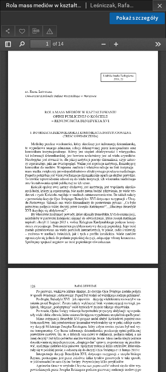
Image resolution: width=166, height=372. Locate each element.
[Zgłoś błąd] (49, 30)
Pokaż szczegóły (137, 18)
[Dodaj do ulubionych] (22, 30)
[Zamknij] (159, 5)
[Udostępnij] (8, 30)
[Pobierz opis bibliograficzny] (36, 31)
